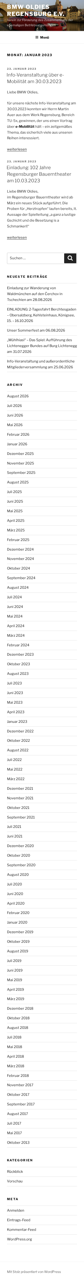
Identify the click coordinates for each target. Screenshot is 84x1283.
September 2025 (21, 473)
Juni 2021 (14, 836)
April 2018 (15, 1056)
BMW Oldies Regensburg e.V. (36, 10)
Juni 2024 (15, 607)
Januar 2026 (17, 444)
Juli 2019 (14, 961)
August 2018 (17, 1028)
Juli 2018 (14, 1037)
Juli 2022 (14, 760)
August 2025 (18, 482)
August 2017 (17, 1114)
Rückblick (15, 1172)
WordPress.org (19, 1239)
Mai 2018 (14, 1047)
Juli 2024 (14, 597)
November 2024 (20, 559)
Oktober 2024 (18, 568)
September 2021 (21, 817)
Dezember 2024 (20, 549)
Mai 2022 (14, 769)
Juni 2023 (15, 693)
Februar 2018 (18, 1076)
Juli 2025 (14, 492)
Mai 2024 (15, 616)
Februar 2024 (18, 645)
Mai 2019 (14, 980)
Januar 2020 (17, 922)
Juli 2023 (14, 683)
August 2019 (17, 951)
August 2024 (18, 587)
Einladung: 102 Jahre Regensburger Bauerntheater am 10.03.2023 (39, 174)
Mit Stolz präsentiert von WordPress (34, 1272)
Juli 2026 (14, 406)
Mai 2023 (15, 702)
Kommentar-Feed (21, 1230)
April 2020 (15, 903)
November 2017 (20, 1085)
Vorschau (15, 1181)
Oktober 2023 (18, 664)
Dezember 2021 (20, 788)
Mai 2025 (15, 511)
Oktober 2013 (18, 1142)
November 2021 (20, 798)
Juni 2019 (15, 970)
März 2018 (15, 1066)
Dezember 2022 (20, 731)
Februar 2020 (18, 913)
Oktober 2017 (18, 1095)
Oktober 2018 (18, 1018)
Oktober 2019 (18, 941)
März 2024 (16, 635)
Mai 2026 (15, 425)
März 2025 (16, 530)
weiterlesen (17, 149)
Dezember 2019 (20, 932)
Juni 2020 (15, 894)
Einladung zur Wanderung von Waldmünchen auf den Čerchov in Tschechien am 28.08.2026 (35, 294)
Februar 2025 (18, 540)
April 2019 (15, 989)
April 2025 (15, 521)
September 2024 (21, 578)
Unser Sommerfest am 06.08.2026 (36, 330)
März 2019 (15, 999)
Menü (44, 37)
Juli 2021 (14, 827)
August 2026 (18, 396)
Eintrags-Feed (18, 1220)
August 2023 (18, 674)
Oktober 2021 (18, 808)
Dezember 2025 (20, 454)
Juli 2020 (14, 884)
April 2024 (15, 626)
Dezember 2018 (20, 1008)
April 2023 (15, 712)
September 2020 (21, 865)
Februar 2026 (18, 434)
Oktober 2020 (18, 855)
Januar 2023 (17, 722)
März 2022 (15, 779)
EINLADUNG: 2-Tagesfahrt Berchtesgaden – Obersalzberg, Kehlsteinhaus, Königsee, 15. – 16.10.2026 (41, 315)
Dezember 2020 (20, 846)
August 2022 (17, 750)
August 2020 (18, 875)
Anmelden (15, 1210)
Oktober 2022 (18, 740)
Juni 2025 (15, 501)
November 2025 (20, 463)
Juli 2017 (14, 1123)
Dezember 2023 (20, 654)
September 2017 (21, 1104)
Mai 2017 (14, 1133)
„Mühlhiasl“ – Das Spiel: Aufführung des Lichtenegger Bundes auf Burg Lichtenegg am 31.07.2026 (42, 346)
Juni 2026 (15, 415)
